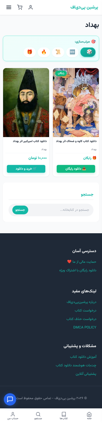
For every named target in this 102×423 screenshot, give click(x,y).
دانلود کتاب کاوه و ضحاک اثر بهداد (76, 141)
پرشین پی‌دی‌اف (84, 7)
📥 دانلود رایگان (75, 168)
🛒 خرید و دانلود (26, 168)
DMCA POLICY (84, 327)
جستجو (20, 209)
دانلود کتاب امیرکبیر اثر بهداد (30, 141)
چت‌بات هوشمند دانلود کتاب (76, 365)
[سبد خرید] (20, 7)
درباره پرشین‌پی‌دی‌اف (81, 302)
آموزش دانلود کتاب (83, 357)
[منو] (9, 7)
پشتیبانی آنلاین (86, 374)
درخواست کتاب (85, 310)
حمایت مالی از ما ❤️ (81, 262)
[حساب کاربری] (31, 7)
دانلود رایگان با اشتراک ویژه (77, 270)
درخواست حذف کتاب (81, 319)
